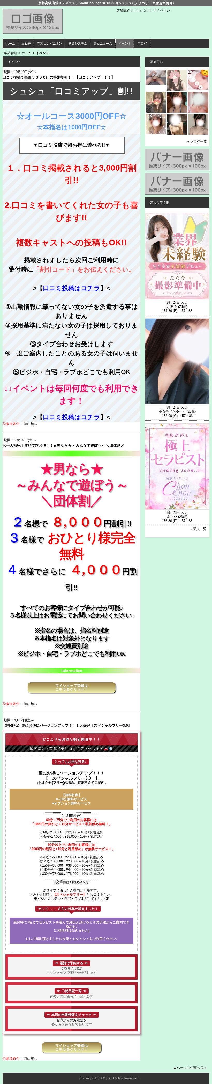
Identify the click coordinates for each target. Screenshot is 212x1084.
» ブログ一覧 (197, 142)
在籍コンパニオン (49, 43)
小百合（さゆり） (172, 411)
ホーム (10, 43)
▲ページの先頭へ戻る (190, 1068)
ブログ (142, 43)
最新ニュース (103, 43)
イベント (125, 43)
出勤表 (26, 43)
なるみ (172, 307)
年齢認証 (10, 53)
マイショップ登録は (71, 687)
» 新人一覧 (198, 529)
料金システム (78, 43)
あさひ (172, 517)
